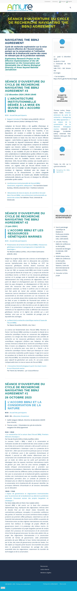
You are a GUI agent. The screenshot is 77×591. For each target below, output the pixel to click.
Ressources (44, 566)
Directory (55, 1)
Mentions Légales (46, 573)
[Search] (70, 7)
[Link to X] (70, 583)
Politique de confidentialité (23, 584)
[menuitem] (48, 1)
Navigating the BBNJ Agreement (62, 171)
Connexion (47, 1)
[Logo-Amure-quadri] (28, 7)
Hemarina (20, 371)
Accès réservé (45, 569)
